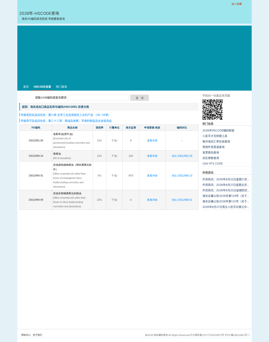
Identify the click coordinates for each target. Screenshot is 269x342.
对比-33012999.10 (182, 175)
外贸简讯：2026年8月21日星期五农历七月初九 (231, 184)
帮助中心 (26, 335)
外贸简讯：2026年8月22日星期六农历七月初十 (231, 179)
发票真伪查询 (210, 152)
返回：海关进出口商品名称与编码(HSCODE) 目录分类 (55, 106)
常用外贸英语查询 (213, 147)
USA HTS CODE (212, 163)
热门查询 (61, 86)
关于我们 (37, 335)
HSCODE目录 (42, 86)
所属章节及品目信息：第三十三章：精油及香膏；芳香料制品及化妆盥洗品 (66, 120)
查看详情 (152, 140)
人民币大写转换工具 (214, 136)
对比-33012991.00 (182, 155)
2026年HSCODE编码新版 (218, 130)
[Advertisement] (134, 53)
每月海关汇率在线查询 (216, 141)
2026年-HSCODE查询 (42, 15)
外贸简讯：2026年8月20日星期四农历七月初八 (231, 190)
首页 (26, 86)
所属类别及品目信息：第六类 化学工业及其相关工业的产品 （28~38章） (66, 114)
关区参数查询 (210, 158)
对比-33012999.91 (182, 199)
